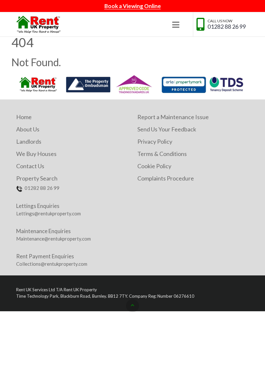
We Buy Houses (36, 153)
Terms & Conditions (162, 153)
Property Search (37, 178)
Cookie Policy (154, 166)
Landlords (28, 141)
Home (24, 116)
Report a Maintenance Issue (173, 116)
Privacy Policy (154, 141)
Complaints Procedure (165, 178)
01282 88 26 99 (226, 26)
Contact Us (30, 166)
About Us (27, 129)
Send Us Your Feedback (166, 129)
